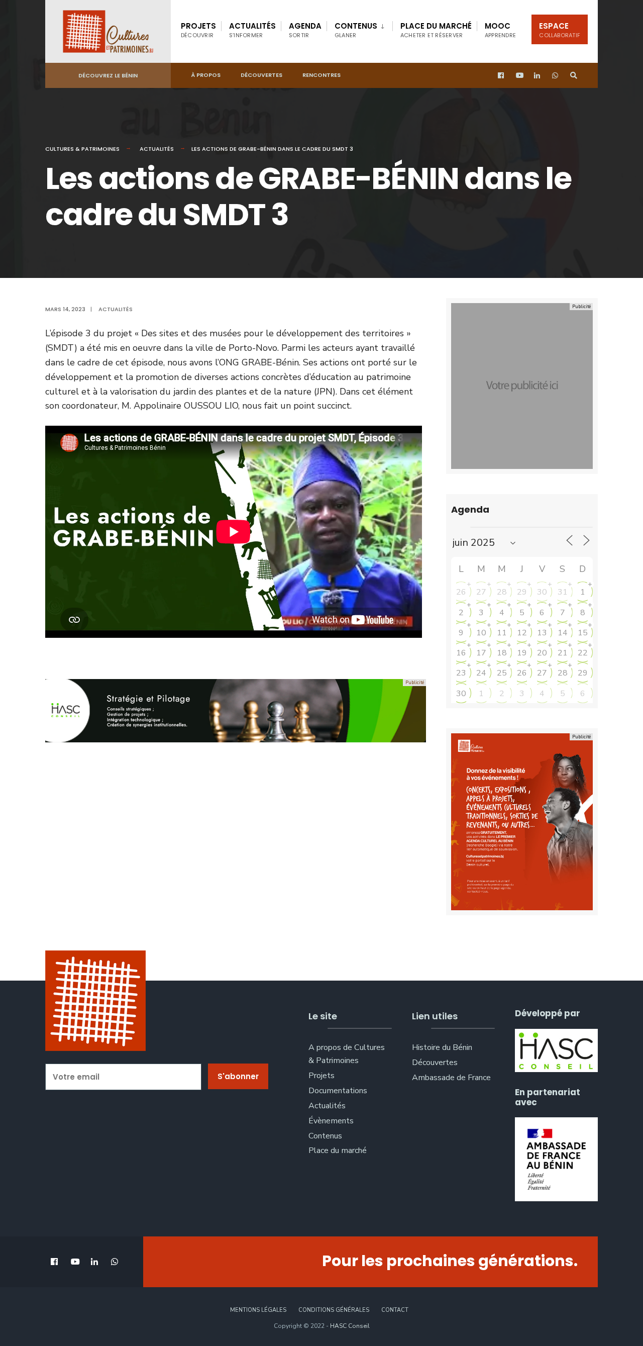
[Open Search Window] (574, 75)
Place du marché (436, 30)
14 (563, 632)
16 (461, 652)
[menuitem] (359, 28)
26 (461, 592)
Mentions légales (258, 1310)
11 (502, 632)
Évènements (331, 1120)
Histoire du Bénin (442, 1047)
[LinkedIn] (537, 75)
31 (563, 592)
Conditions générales (333, 1310)
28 (502, 592)
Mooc (500, 30)
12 (522, 632)
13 (542, 632)
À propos (206, 75)
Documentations (337, 1090)
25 (502, 673)
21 (563, 652)
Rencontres (321, 75)
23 (461, 673)
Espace (559, 30)
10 (481, 632)
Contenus (356, 30)
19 (522, 652)
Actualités (252, 30)
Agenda (305, 30)
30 (542, 592)
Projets (198, 30)
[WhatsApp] (556, 75)
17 (481, 652)
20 (542, 652)
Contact (394, 1310)
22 (583, 652)
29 (522, 592)
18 (502, 652)
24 (481, 673)
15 (583, 632)
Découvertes (261, 75)
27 (481, 592)
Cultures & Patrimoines (82, 149)
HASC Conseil (350, 1326)
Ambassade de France (451, 1077)
